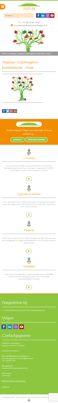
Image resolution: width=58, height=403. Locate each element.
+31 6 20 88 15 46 (8, 360)
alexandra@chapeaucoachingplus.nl (30, 25)
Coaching (12, 53)
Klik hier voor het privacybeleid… (14, 381)
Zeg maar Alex (33, 396)
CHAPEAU (6, 387)
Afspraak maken (36, 139)
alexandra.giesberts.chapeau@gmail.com (17, 358)
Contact (17, 139)
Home (4, 53)
